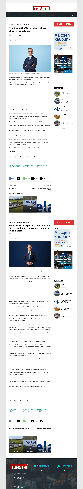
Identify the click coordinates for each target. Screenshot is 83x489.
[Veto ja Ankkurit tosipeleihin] (57, 123)
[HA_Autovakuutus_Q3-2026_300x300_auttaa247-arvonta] (63, 73)
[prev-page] (10, 214)
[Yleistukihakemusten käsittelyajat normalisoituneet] (44, 204)
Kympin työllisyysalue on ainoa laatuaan (30, 210)
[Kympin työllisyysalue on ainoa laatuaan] (30, 204)
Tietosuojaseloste (19, 483)
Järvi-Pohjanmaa (18, 24)
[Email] (21, 40)
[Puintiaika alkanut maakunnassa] (57, 116)
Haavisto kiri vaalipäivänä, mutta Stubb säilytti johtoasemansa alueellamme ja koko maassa (15, 165)
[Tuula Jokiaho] (10, 35)
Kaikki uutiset (26, 24)
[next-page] (12, 214)
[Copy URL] (18, 40)
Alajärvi (11, 24)
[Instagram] (70, 2)
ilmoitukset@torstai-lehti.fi (19, 488)
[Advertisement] (30, 97)
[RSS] (71, 2)
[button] (72, 15)
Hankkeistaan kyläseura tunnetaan (16, 210)
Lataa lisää (64, 128)
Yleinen (15, 208)
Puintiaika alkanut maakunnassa (65, 116)
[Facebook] (69, 2)
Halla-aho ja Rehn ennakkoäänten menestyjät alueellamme (28, 165)
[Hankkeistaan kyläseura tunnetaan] (16, 204)
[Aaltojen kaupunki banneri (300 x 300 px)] (63, 49)
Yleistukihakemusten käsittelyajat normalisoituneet (44, 210)
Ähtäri (30, 208)
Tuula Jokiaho (14, 35)
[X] (73, 2)
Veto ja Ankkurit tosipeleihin (67, 123)
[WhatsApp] (16, 40)
